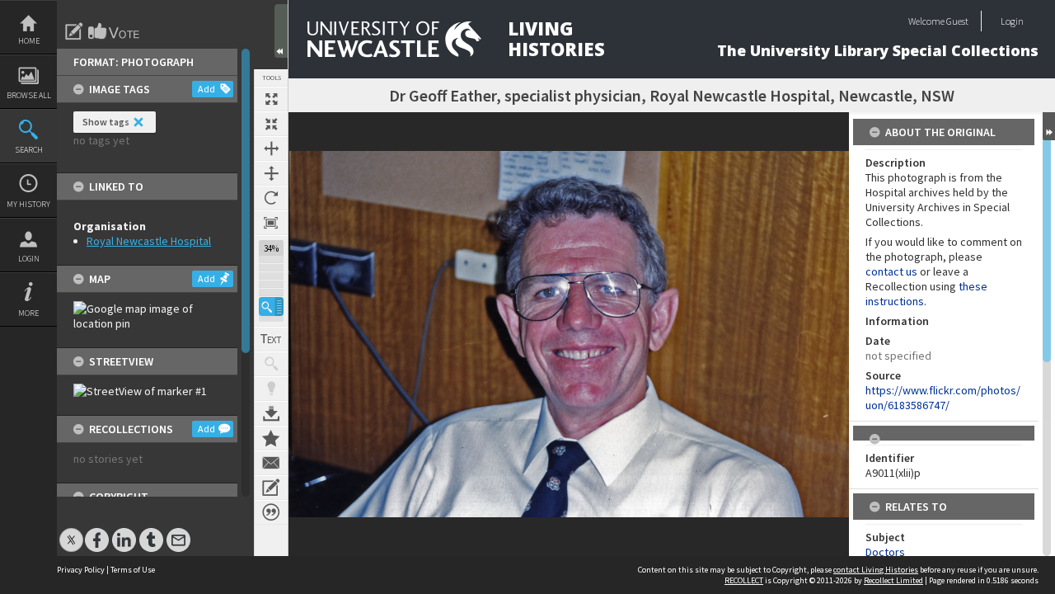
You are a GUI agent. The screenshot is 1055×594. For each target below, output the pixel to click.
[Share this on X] (71, 531)
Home (29, 40)
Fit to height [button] (271, 173)
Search (29, 149)
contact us (891, 271)
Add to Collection (271, 438)
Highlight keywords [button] (271, 388)
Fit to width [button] (271, 148)
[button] (271, 306)
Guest (957, 21)
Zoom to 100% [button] (271, 222)
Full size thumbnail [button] (271, 99)
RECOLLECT (743, 580)
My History (28, 204)
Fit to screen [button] (271, 123)
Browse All (29, 95)
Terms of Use (132, 569)
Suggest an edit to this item (74, 31)
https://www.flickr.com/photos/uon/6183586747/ (942, 397)
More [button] (28, 313)
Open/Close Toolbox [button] (281, 31)
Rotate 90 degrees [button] (271, 198)
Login (29, 258)
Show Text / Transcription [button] (271, 339)
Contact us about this (271, 462)
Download (271, 413)
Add (206, 88)
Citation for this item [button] (271, 512)
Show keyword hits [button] (271, 363)
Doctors (885, 551)
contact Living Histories (875, 569)
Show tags (105, 122)
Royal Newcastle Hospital (149, 240)
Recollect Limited (893, 580)
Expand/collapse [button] (1049, 126)
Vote (114, 31)
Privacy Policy (81, 569)
